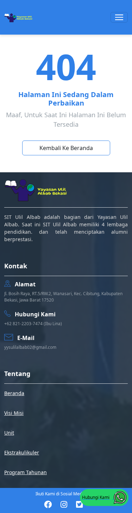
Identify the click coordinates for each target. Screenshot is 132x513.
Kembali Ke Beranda (66, 148)
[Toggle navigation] (119, 17)
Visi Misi (14, 413)
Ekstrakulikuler (21, 452)
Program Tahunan (25, 472)
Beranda (14, 393)
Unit (9, 432)
